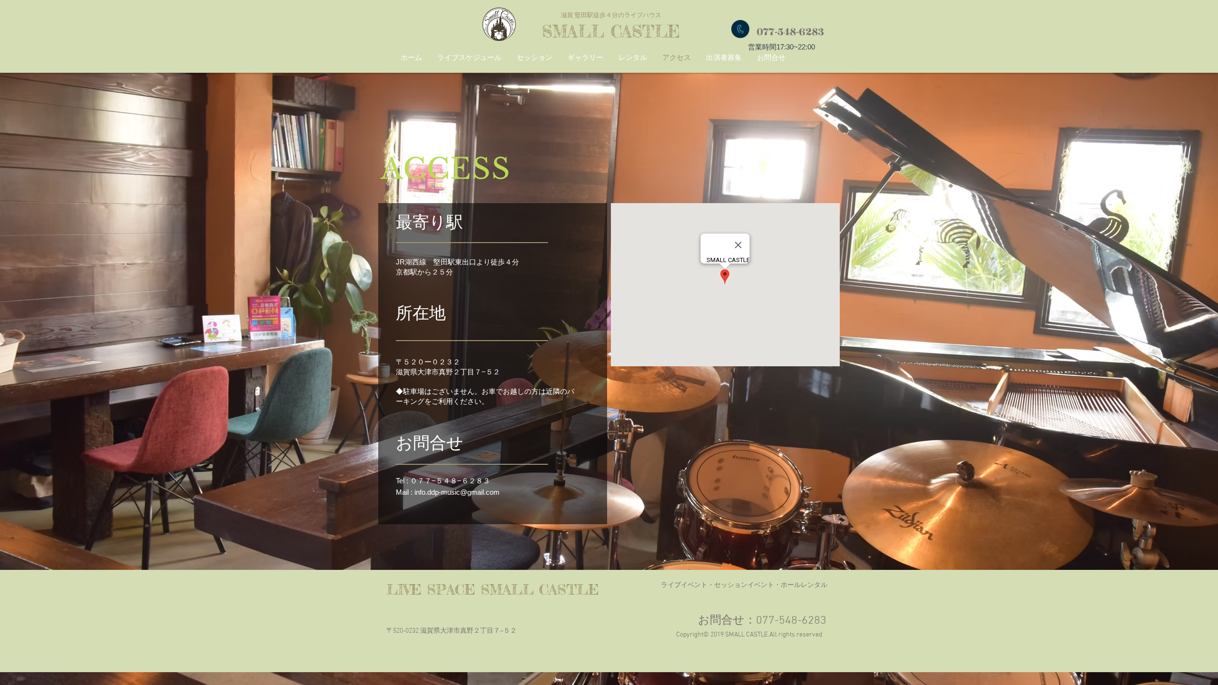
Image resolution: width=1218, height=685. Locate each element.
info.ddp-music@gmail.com (457, 492)
